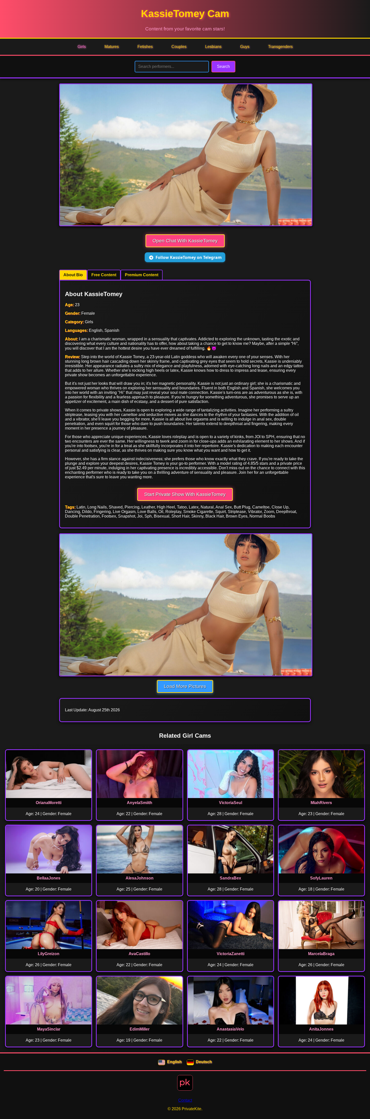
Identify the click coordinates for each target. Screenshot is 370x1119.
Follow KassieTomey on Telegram (189, 257)
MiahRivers (321, 803)
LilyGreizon (48, 954)
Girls (82, 46)
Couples (179, 46)
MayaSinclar (48, 1029)
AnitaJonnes (321, 1029)
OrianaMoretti (48, 803)
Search (223, 66)
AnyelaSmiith (139, 803)
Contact (185, 1100)
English (174, 1062)
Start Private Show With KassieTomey (185, 494)
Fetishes (145, 46)
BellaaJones (48, 878)
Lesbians (213, 46)
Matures (111, 46)
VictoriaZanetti (230, 954)
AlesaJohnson (140, 878)
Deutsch (204, 1062)
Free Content (103, 275)
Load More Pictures (185, 686)
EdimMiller (140, 1029)
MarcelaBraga (321, 954)
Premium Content (141, 275)
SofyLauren (321, 878)
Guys (244, 46)
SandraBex (230, 878)
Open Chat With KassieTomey (185, 240)
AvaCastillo (139, 954)
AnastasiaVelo (230, 1029)
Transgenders (280, 46)
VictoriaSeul (230, 803)
